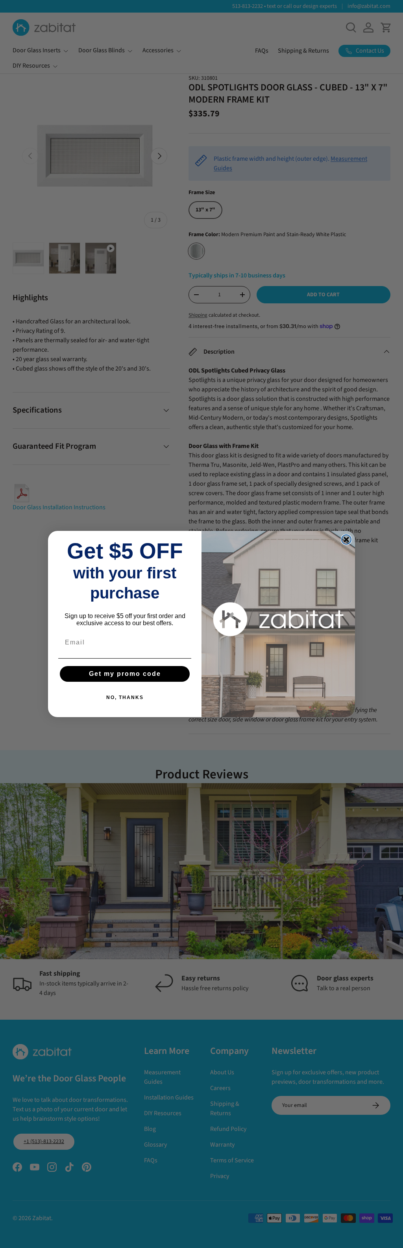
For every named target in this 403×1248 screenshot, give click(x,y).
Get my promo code (125, 673)
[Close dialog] (346, 539)
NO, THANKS (125, 697)
